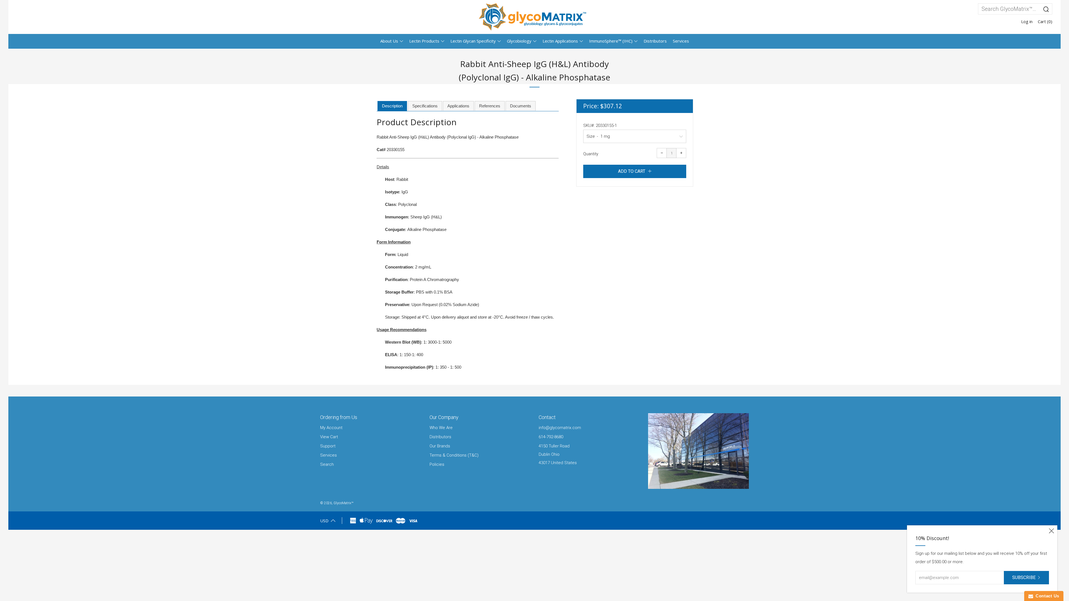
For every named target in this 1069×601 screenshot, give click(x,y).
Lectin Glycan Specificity (473, 41)
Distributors (655, 41)
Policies (437, 464)
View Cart (329, 436)
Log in (1027, 21)
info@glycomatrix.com (560, 427)
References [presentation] (489, 106)
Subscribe (1024, 577)
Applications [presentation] (458, 106)
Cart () (1045, 21)
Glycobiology (519, 41)
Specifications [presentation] (425, 106)
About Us (389, 41)
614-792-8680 (551, 436)
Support (327, 446)
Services (681, 41)
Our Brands (440, 446)
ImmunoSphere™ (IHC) (610, 41)
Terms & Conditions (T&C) (454, 455)
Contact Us (1046, 595)
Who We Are (441, 427)
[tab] (392, 106)
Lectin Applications (560, 41)
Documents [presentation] (520, 106)
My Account (331, 427)
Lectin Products (424, 41)
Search (327, 464)
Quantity (590, 153)
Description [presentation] (392, 106)
